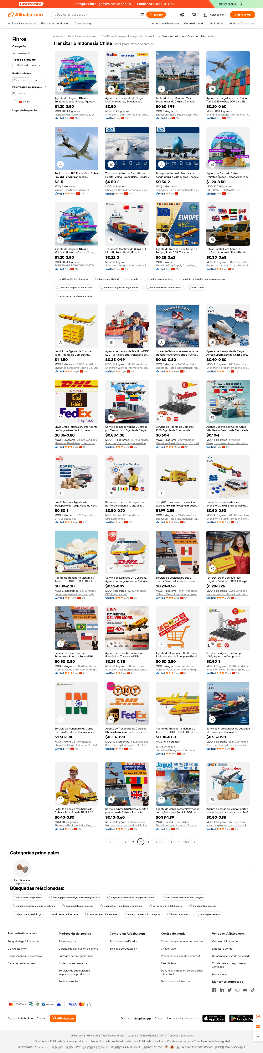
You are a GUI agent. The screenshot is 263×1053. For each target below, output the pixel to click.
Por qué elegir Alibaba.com (23, 941)
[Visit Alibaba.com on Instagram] (237, 990)
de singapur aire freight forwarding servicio (76, 897)
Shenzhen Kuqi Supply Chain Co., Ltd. (177, 265)
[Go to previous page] (109, 841)
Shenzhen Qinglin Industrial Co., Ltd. (76, 745)
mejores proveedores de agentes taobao (133, 897)
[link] (258, 1016)
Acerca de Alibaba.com (22, 933)
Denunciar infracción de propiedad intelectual (182, 972)
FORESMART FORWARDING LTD (74, 114)
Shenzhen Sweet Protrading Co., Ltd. (76, 367)
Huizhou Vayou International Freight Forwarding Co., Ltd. (177, 594)
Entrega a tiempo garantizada (76, 955)
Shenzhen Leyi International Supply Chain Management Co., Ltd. (127, 669)
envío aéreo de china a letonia (75, 296)
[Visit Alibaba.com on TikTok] (252, 990)
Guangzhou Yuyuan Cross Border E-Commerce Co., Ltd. (228, 265)
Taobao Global (147, 1035)
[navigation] (29, 439)
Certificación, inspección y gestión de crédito (129, 36)
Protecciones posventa (73, 963)
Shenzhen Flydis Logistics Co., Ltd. (126, 745)
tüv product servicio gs (28, 914)
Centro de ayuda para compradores (182, 941)
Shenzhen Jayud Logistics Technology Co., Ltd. (177, 825)
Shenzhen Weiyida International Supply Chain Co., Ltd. (127, 367)
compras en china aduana (103, 914)
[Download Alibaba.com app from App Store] (213, 1018)
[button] (142, 14)
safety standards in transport (144, 914)
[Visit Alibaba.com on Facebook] (214, 990)
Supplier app (142, 1018)
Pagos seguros (67, 941)
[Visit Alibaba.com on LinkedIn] (222, 990)
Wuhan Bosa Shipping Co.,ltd (72, 189)
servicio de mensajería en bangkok (185, 897)
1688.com (92, 1035)
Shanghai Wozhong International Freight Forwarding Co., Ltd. (228, 114)
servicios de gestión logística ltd (121, 287)
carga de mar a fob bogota (167, 906)
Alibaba (57, 36)
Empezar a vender (222, 948)
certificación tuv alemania (73, 279)
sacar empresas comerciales (165, 287)
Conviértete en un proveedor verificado (229, 965)
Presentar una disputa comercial (180, 955)
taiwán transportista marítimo (75, 287)
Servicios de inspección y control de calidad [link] (188, 36)
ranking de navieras (210, 914)
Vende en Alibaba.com (225, 941)
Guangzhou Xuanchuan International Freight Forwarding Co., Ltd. (228, 443)
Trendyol (172, 1035)
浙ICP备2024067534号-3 (230, 1047)
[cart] (195, 15)
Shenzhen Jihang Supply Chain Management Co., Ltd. (177, 114)
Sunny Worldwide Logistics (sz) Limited (76, 594)
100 (187, 841)
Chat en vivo (168, 948)
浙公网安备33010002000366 (194, 1047)
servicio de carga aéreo (29, 897)
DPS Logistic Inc (115, 518)
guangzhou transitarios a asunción (123, 906)
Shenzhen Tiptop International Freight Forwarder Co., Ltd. (177, 367)
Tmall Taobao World (112, 1035)
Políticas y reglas (69, 981)
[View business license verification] (166, 1047)
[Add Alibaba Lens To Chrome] (63, 1018)
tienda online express (204, 906)
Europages (187, 1035)
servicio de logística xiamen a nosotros (204, 279)
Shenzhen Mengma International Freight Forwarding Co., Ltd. (127, 265)
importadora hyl (179, 914)
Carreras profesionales (21, 963)
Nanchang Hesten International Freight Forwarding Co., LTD (228, 825)
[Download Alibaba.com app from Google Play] (242, 1018)
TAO (161, 1035)
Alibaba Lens (26, 1018)
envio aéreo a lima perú (65, 914)
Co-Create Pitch (17, 948)
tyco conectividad (109, 279)
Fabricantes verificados (124, 941)
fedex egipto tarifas (161, 279)
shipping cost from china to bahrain (35, 906)
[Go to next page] (194, 841)
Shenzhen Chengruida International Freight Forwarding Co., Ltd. (177, 750)
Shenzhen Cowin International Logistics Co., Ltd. (127, 114)
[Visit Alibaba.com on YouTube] (245, 990)
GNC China (198, 287)
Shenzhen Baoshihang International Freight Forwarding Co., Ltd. (76, 443)
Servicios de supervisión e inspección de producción (74, 972)
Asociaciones (220, 974)
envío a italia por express (79, 906)
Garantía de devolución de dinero (78, 948)
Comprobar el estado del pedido (231, 955)
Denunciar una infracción (176, 981)
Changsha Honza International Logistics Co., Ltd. (127, 189)
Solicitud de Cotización (123, 948)
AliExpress (76, 1035)
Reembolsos (168, 963)
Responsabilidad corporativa (25, 955)
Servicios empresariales (82, 36)
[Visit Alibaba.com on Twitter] (229, 990)
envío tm (134, 279)
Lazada (131, 1035)
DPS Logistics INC (66, 518)
